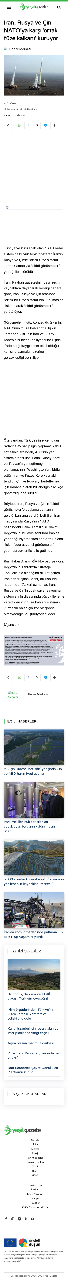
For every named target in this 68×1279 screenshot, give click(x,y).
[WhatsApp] (19, 125)
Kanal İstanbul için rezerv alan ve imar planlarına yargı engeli (33, 1030)
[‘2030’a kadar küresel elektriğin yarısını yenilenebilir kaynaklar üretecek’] (34, 857)
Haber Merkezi (20, 49)
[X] (37, 125)
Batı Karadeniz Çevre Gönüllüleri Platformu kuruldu (33, 1070)
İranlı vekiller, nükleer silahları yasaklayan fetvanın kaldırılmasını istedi (30, 826)
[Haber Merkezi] (6, 49)
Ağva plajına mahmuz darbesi (31, 1043)
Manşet (21, 115)
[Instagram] (12, 1219)
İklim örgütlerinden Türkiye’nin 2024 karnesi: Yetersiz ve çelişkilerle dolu (31, 1014)
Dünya (7, 115)
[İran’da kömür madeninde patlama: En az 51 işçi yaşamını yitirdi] (34, 910)
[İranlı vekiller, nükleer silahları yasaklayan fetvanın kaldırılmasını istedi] (34, 800)
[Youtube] (32, 1219)
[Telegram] (45, 125)
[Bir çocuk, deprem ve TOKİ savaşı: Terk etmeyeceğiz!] (34, 974)
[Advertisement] (34, 168)
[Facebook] (28, 125)
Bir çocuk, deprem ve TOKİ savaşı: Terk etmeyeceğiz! (29, 996)
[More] (54, 125)
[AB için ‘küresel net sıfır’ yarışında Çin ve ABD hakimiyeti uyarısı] (34, 747)
